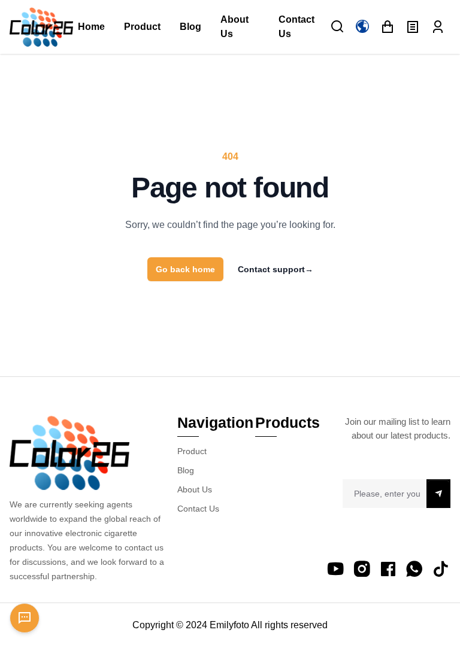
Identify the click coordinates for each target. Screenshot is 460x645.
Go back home (185, 269)
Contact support (275, 269)
